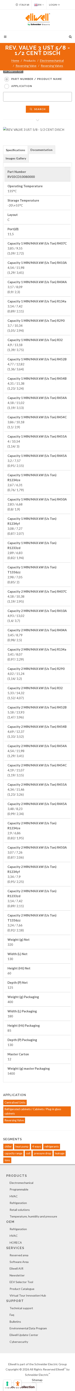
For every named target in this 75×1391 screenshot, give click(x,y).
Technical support (21, 1308)
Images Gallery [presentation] (16, 158)
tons (7, 1160)
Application (21, 86)
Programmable (19, 1189)
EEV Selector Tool (21, 1282)
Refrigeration (18, 1203)
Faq (12, 1314)
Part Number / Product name (36, 79)
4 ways (36, 1146)
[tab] (15, 150)
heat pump (22, 1146)
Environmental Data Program (28, 1328)
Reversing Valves (52, 65)
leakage (59, 1153)
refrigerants (52, 1146)
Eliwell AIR (16, 1268)
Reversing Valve (26, 65)
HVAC (14, 1196)
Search (40, 109)
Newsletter (17, 1275)
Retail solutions (20, 1209)
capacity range (13, 1153)
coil (28, 1153)
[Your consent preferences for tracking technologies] (7, 1384)
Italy (23, 4)
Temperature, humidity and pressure (33, 1216)
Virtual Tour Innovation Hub (28, 1295)
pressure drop (42, 1153)
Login (53, 4)
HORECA (16, 1242)
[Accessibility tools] (18, 1384)
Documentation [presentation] (41, 150)
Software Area (19, 1262)
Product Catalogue (22, 1289)
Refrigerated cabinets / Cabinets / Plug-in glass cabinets (33, 1111)
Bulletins (15, 1321)
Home (15, 60)
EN (39, 4)
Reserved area (19, 1255)
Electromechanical (52, 60)
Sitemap (37, 1380)
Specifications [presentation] (15, 150)
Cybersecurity (19, 1341)
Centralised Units (15, 1102)
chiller (8, 1146)
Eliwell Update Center (24, 1335)
